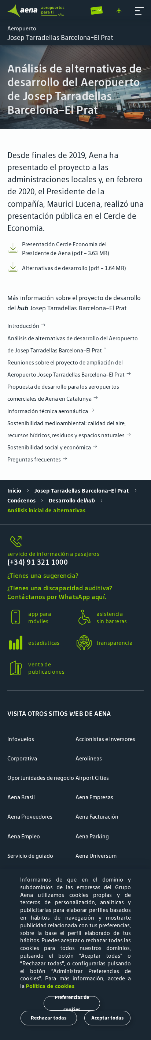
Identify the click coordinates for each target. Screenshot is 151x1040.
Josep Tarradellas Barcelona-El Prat (81, 490)
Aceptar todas (107, 1018)
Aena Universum (96, 855)
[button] (139, 11)
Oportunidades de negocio (40, 777)
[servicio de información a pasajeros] (75, 542)
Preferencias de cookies (72, 1003)
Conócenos (21, 500)
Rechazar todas (48, 1018)
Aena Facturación (97, 816)
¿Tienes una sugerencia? (42, 576)
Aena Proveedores (29, 816)
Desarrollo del (72, 500)
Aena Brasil (21, 797)
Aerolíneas (89, 758)
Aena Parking (92, 836)
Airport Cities (92, 777)
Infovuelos (20, 739)
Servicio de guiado (30, 855)
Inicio (14, 490)
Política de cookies (50, 986)
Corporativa (22, 758)
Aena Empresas (94, 797)
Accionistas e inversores (105, 739)
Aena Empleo (23, 836)
